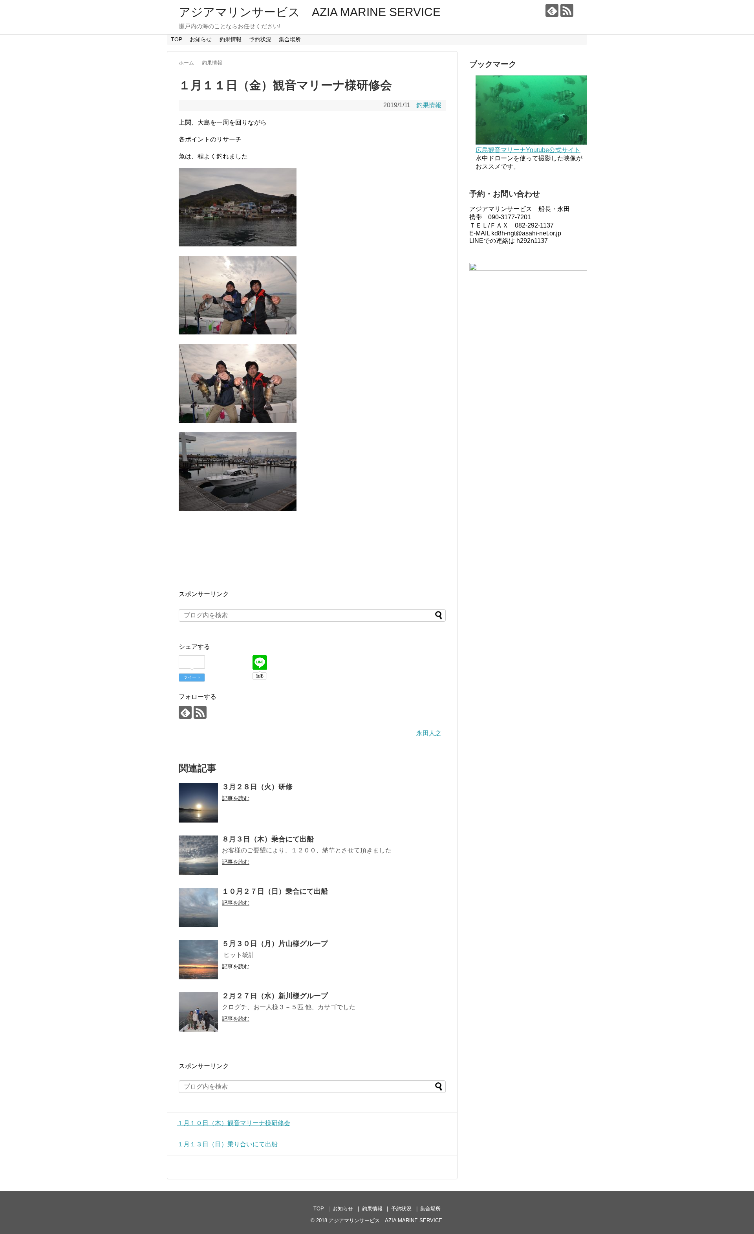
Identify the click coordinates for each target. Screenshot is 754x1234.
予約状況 (260, 39)
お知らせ (201, 39)
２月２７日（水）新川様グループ (275, 996)
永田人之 (428, 733)
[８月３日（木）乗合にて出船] (198, 855)
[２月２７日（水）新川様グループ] (198, 1012)
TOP (176, 39)
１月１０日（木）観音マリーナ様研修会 (233, 1123)
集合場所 (290, 39)
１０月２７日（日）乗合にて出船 (275, 891)
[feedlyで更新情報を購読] (551, 10)
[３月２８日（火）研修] (198, 803)
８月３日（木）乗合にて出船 (268, 839)
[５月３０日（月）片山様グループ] (198, 959)
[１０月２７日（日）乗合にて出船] (198, 907)
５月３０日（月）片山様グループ (275, 944)
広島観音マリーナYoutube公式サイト (528, 150)
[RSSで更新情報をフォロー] (566, 10)
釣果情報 (231, 39)
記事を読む (235, 798)
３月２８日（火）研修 (257, 787)
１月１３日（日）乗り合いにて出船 (227, 1144)
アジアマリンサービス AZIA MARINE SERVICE (310, 12)
